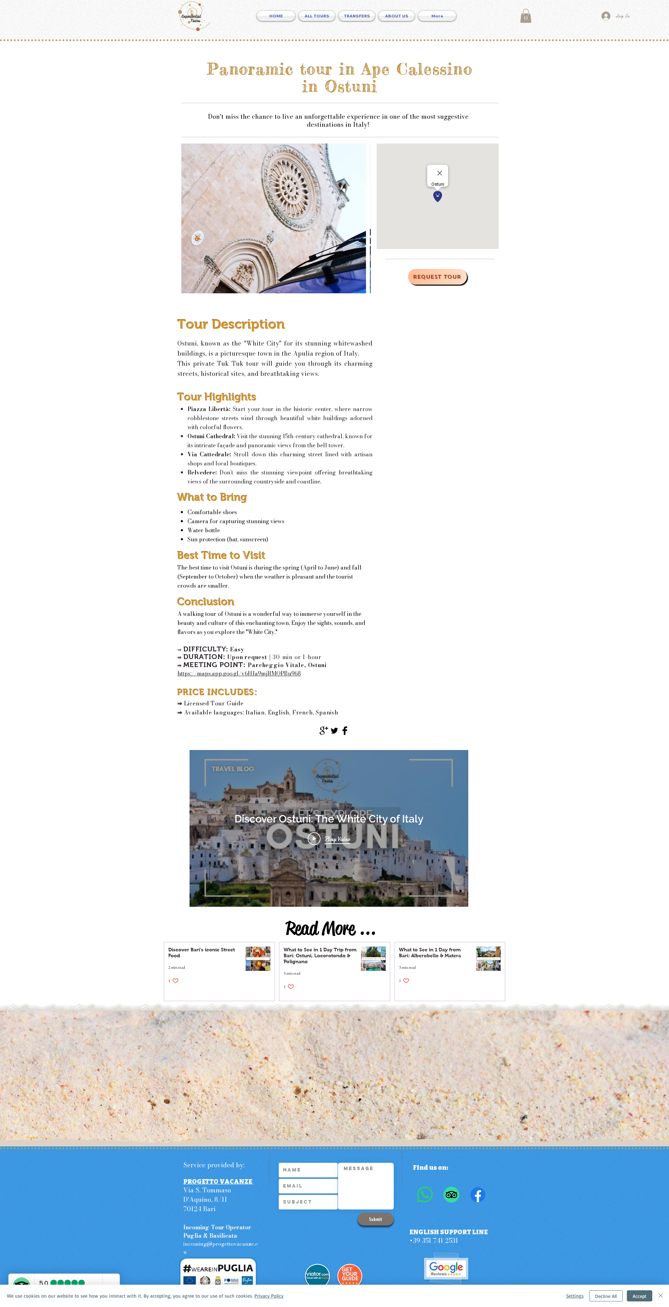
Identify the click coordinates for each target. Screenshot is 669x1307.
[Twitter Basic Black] (334, 730)
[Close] (660, 1295)
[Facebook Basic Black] (344, 730)
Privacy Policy (269, 1296)
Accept (639, 1296)
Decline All (606, 1296)
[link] (526, 16)
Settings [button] (575, 1296)
